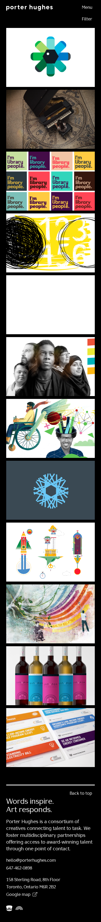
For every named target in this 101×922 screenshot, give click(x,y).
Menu (87, 8)
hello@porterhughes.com (31, 861)
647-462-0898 (19, 868)
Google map (18, 895)
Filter (87, 19)
